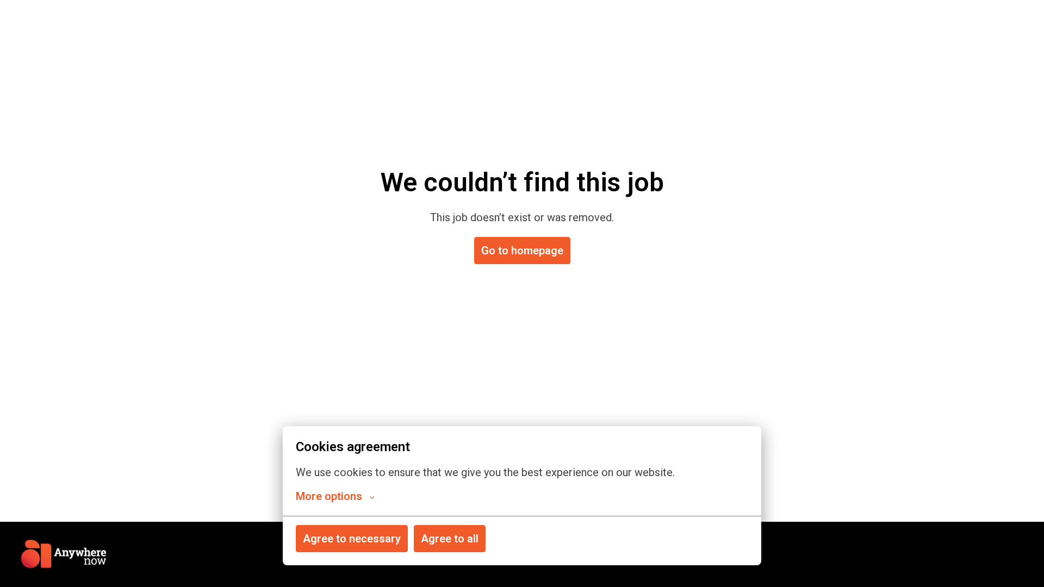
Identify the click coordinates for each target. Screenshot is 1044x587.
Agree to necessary (352, 538)
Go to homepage (522, 250)
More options (329, 496)
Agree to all (449, 538)
